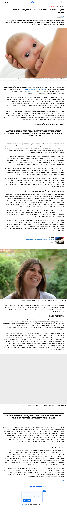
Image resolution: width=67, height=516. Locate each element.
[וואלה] (33, 2)
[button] (59, 2)
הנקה (29, 91)
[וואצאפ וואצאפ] (8, 2)
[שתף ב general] (5, 2)
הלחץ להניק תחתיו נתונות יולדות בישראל (34, 89)
